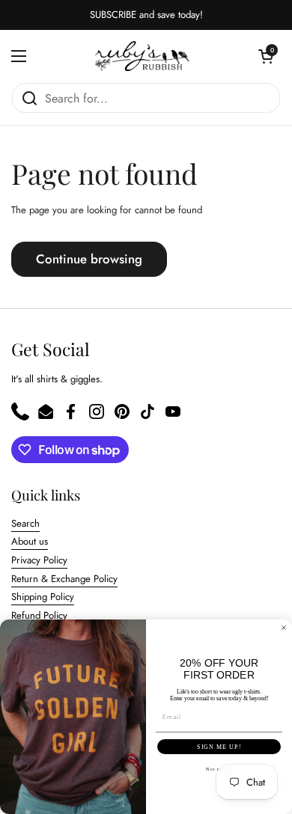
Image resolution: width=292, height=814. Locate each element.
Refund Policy (39, 615)
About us (29, 541)
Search (25, 523)
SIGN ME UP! (219, 747)
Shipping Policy (42, 597)
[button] (266, 56)
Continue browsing (89, 259)
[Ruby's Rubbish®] (142, 56)
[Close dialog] (283, 627)
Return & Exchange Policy (64, 579)
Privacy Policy (39, 560)
